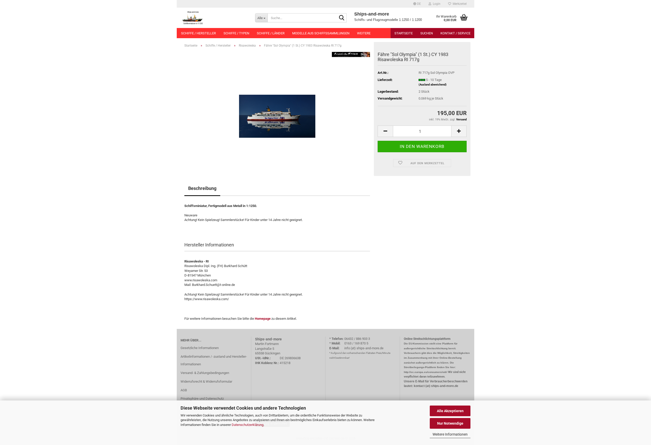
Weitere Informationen (450, 434)
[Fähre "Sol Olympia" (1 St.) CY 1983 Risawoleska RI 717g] (277, 109)
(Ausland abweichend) (433, 84)
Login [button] (435, 4)
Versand (461, 119)
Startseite (403, 33)
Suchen (426, 33)
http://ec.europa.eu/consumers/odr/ (425, 372)
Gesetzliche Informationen (200, 348)
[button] (417, 4)
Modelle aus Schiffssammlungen (320, 33)
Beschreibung (202, 188)
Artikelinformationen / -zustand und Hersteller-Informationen (214, 360)
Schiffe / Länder (271, 33)
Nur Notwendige (450, 423)
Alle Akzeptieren (450, 411)
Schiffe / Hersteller (198, 33)
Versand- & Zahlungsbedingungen (205, 373)
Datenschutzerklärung (247, 425)
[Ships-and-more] (214, 18)
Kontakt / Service (455, 33)
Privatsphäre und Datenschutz (202, 398)
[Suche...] (342, 18)
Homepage (263, 319)
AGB (184, 390)
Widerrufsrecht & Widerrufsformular (206, 381)
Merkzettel (459, 4)
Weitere (364, 33)
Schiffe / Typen (236, 33)
